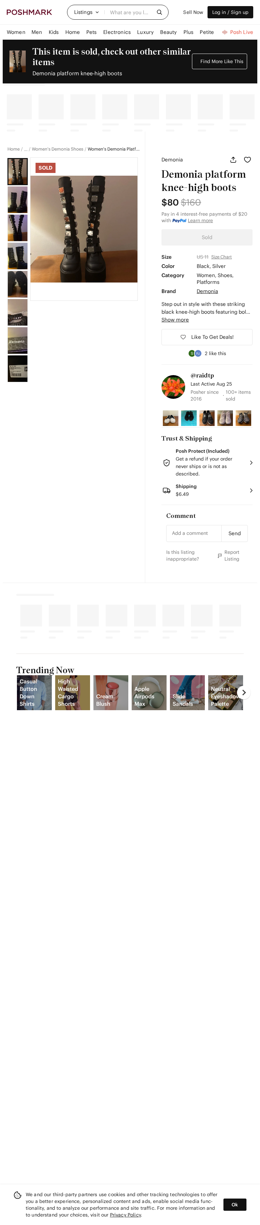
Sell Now (193, 12)
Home (13, 149)
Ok (235, 1205)
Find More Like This (221, 61)
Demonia (172, 159)
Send (235, 533)
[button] (86, 12)
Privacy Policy (125, 1215)
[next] (244, 692)
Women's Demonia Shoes (57, 149)
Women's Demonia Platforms (114, 149)
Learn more (200, 220)
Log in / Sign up (230, 12)
